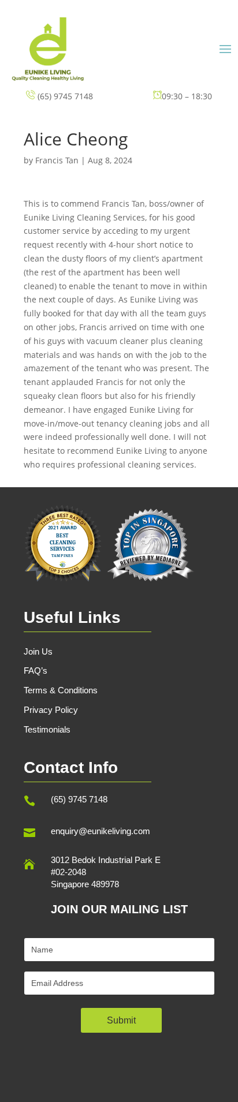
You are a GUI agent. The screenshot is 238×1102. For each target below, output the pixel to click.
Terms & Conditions (61, 690)
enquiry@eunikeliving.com (100, 831)
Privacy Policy (51, 710)
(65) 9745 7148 (79, 799)
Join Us (38, 651)
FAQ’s (35, 670)
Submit (121, 1020)
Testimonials (47, 729)
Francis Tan (57, 160)
